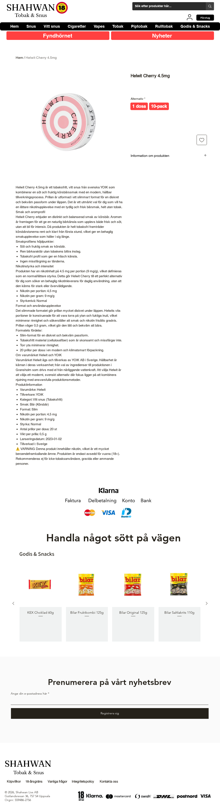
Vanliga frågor (57, 781)
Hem (19, 58)
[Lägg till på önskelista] (202, 140)
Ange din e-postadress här (29, 693)
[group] (110, 603)
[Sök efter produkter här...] (210, 6)
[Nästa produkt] (206, 603)
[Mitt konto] (189, 17)
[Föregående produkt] (13, 603)
